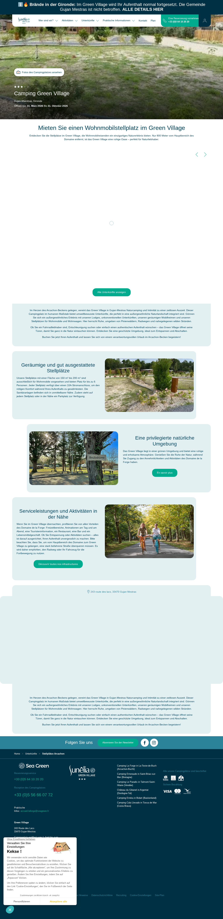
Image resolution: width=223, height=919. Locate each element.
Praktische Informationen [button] (117, 20)
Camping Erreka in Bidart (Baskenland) (136, 798)
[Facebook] (145, 743)
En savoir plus (164, 472)
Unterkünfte (31, 754)
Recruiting (121, 895)
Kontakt (143, 20)
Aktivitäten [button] (68, 20)
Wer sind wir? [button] (46, 20)
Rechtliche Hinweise (77, 895)
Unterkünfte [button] (88, 20)
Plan (153, 20)
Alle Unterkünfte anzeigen (111, 292)
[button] (205, 20)
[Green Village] (24, 20)
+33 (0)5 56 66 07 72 (33, 794)
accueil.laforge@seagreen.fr (35, 811)
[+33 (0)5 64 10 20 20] (165, 20)
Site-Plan (159, 895)
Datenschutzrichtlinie (102, 895)
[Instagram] (154, 743)
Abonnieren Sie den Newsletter (117, 742)
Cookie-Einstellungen (140, 895)
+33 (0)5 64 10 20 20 (178, 22)
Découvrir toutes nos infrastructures (58, 564)
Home (17, 754)
